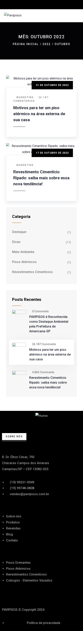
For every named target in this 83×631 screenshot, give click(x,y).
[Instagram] (18, 596)
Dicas (16, 242)
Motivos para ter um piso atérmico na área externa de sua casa (39, 113)
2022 (47, 44)
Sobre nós (14, 436)
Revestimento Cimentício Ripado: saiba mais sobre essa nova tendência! (41, 177)
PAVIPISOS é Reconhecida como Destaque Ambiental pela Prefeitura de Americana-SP (48, 324)
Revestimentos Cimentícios (32, 272)
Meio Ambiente (23, 252)
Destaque (19, 232)
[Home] (41, 416)
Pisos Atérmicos (24, 262)
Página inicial (25, 44)
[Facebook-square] (7, 596)
